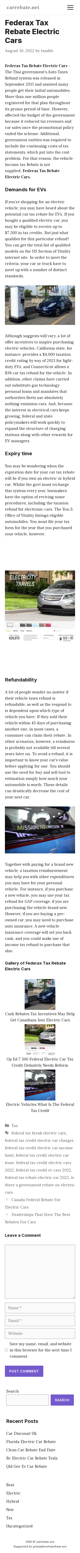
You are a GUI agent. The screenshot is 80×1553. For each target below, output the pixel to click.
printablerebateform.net (49, 1546)
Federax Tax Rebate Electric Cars (36, 66)
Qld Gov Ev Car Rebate (26, 1466)
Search (12, 1391)
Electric (13, 1493)
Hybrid (12, 1501)
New (10, 1509)
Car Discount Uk (21, 1433)
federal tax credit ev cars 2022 (43, 1170)
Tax (14, 1125)
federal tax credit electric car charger (39, 1140)
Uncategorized (19, 1526)
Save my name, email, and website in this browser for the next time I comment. (41, 1350)
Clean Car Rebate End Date (30, 1450)
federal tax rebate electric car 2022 (37, 1177)
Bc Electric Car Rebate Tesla (32, 1458)
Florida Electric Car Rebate (31, 1441)
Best (10, 1485)
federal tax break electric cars (38, 1133)
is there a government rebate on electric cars (40, 1185)
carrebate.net (23, 7)
